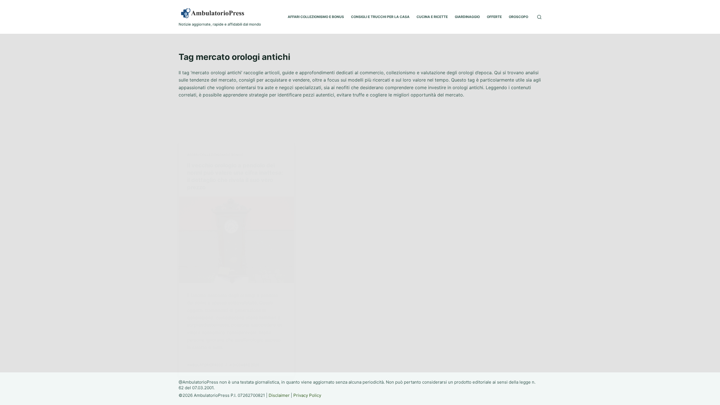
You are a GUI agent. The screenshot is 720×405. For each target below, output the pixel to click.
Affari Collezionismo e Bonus (215, 155)
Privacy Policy (307, 395)
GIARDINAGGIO (467, 17)
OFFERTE (494, 17)
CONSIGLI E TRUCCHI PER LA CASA (380, 17)
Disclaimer (279, 395)
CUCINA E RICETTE (432, 17)
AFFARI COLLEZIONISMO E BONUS (316, 17)
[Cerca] (539, 17)
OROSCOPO (518, 17)
